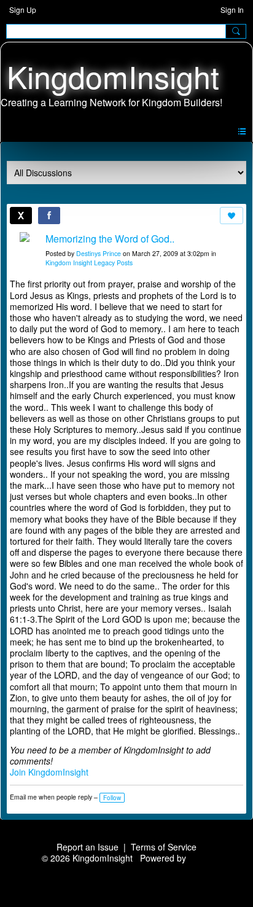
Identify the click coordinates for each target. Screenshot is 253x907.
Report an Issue (87, 847)
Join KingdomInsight (49, 772)
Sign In (232, 9)
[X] (21, 215)
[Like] (231, 215)
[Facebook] (49, 215)
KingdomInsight (113, 76)
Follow (112, 797)
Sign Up (22, 9)
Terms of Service (164, 847)
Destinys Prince (98, 253)
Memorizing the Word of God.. (109, 239)
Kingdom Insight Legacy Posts (89, 262)
